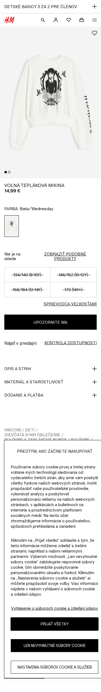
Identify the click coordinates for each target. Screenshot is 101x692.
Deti (29, 430)
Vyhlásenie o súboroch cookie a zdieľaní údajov (54, 608)
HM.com (12, 430)
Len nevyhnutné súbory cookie (55, 645)
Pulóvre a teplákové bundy (35, 439)
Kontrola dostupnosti (70, 342)
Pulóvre (80, 439)
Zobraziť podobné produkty (65, 256)
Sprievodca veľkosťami (70, 304)
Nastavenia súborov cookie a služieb (55, 667)
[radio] (12, 226)
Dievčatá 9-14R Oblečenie (32, 434)
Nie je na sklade (12, 256)
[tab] (5, 172)
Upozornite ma (50, 322)
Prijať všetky (55, 624)
